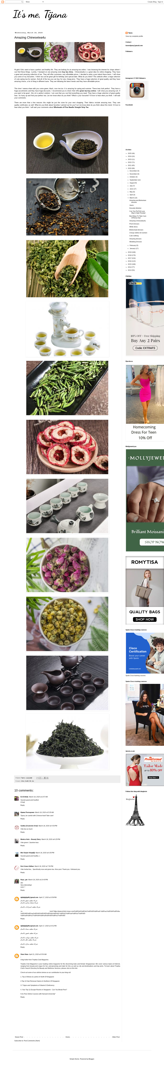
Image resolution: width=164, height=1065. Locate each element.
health (27, 781)
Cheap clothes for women (138, 233)
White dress (133, 227)
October (133, 177)
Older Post (116, 1037)
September (134, 180)
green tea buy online (88, 91)
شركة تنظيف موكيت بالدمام (29, 938)
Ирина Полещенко (27, 812)
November (133, 174)
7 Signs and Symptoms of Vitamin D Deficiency (38, 985)
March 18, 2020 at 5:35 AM (44, 812)
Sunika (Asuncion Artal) (29, 826)
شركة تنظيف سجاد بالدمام (28, 929)
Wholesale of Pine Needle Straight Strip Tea (71, 107)
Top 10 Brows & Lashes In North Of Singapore (38, 977)
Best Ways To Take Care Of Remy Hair (137, 217)
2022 (130, 162)
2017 (130, 258)
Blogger (91, 1059)
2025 (130, 153)
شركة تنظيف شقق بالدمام (28, 900)
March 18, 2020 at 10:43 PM (38, 880)
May (131, 192)
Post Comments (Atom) (32, 1041)
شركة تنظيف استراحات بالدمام (30, 907)
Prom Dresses (134, 224)
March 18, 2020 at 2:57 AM (38, 797)
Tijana (130, 33)
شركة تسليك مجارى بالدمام (29, 903)
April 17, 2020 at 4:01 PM (48, 926)
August (132, 183)
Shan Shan (24, 954)
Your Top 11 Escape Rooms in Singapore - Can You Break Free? (44, 990)
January (133, 248)
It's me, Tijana (40, 14)
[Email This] (37, 778)
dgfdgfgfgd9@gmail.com (29, 897)
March (132, 198)
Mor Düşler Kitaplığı (27, 853)
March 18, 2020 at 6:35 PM (45, 853)
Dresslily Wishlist (135, 208)
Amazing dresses (135, 239)
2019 (130, 252)
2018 (130, 255)
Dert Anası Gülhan (27, 866)
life (30, 781)
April (131, 195)
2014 (130, 267)
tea (33, 781)
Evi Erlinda (24, 797)
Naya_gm (24, 880)
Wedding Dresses (135, 242)
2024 (130, 156)
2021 (130, 165)
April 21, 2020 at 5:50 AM (38, 954)
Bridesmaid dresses (136, 230)
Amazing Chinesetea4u (137, 221)
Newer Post (19, 1037)
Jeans (131, 205)
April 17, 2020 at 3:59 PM (48, 897)
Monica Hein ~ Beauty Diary (30, 839)
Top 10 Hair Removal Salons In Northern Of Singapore (41, 981)
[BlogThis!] (40, 778)
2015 (130, 264)
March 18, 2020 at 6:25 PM (51, 839)
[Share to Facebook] (45, 778)
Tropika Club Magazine (40, 960)
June (132, 189)
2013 (130, 270)
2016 (130, 261)
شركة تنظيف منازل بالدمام (29, 944)
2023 (130, 159)
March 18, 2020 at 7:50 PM (44, 866)
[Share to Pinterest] (47, 778)
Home (68, 1037)
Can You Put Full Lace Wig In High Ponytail (137, 212)
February (133, 245)
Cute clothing (134, 236)
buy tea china (67, 72)
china (22, 781)
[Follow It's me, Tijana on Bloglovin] (135, 825)
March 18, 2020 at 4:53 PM (48, 826)
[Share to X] (42, 778)
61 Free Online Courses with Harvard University (38, 994)
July (131, 186)
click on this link (71, 968)
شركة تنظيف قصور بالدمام (29, 933)
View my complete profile (134, 36)
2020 (130, 168)
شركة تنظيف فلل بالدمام (28, 940)
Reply (22, 805)
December (133, 171)
